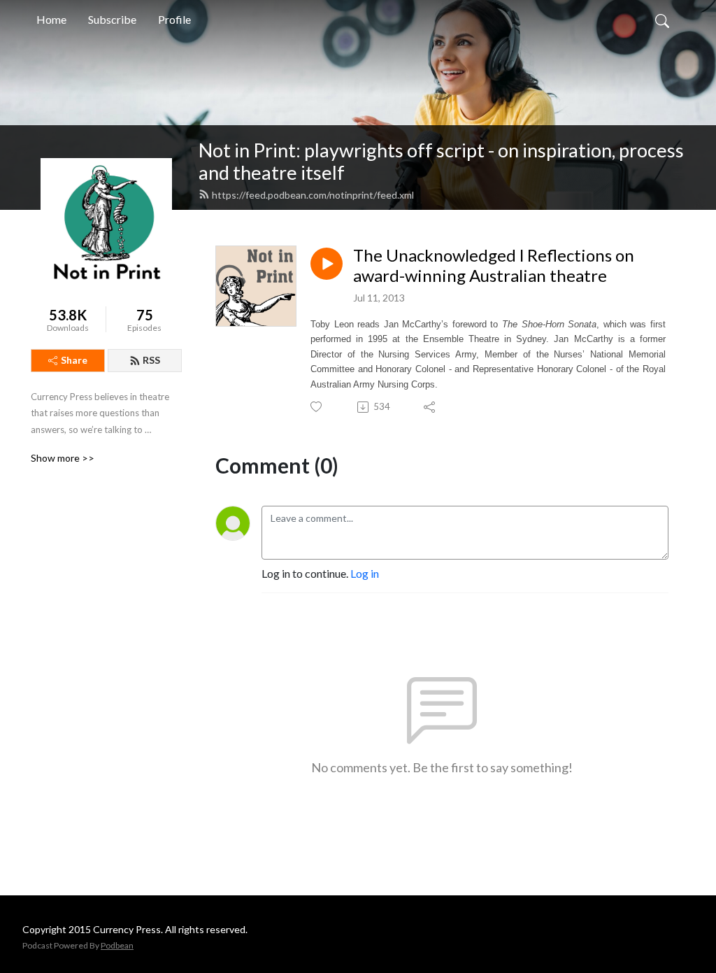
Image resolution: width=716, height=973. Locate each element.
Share (74, 360)
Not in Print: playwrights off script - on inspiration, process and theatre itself (441, 162)
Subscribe (112, 19)
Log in (364, 573)
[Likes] (317, 406)
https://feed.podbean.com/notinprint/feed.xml (313, 195)
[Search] (662, 20)
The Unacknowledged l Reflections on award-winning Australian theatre (493, 265)
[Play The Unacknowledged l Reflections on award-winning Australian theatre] (326, 264)
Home (51, 19)
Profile (174, 19)
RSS (151, 360)
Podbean (117, 945)
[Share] (430, 407)
